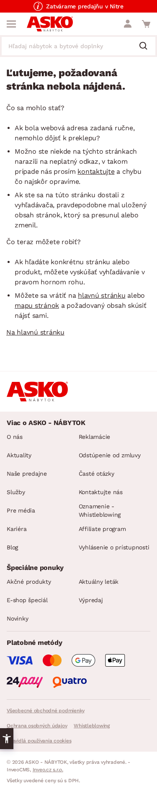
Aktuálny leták (99, 581)
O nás (15, 436)
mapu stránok (37, 305)
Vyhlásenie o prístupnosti (114, 547)
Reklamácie (95, 436)
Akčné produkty (29, 581)
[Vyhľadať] (146, 46)
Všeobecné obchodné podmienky (46, 711)
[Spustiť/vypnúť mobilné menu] (11, 24)
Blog (12, 547)
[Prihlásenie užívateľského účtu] (127, 24)
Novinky (17, 618)
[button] (6, 738)
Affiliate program (102, 529)
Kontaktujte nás (101, 492)
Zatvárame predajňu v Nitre (85, 6)
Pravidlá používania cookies (39, 741)
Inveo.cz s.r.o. (48, 770)
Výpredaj (91, 600)
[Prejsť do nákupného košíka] (146, 24)
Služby (16, 492)
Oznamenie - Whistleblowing (100, 510)
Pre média (21, 510)
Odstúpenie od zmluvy (110, 455)
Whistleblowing (92, 726)
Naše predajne (27, 473)
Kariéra (16, 529)
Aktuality (19, 455)
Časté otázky (96, 473)
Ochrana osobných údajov (37, 726)
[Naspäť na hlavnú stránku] (50, 24)
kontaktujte (95, 171)
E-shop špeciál (27, 600)
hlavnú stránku (102, 295)
